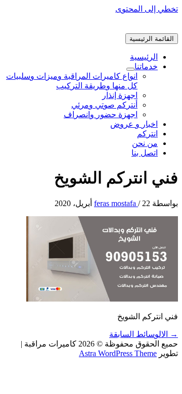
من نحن (145, 143)
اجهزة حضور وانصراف (101, 114)
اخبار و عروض (134, 124)
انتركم (147, 133)
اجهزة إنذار (120, 95)
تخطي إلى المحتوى (146, 9)
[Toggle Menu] (130, 69)
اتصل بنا (144, 153)
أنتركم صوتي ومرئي (104, 105)
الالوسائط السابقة (143, 334)
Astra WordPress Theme (118, 353)
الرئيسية (144, 57)
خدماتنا (146, 66)
